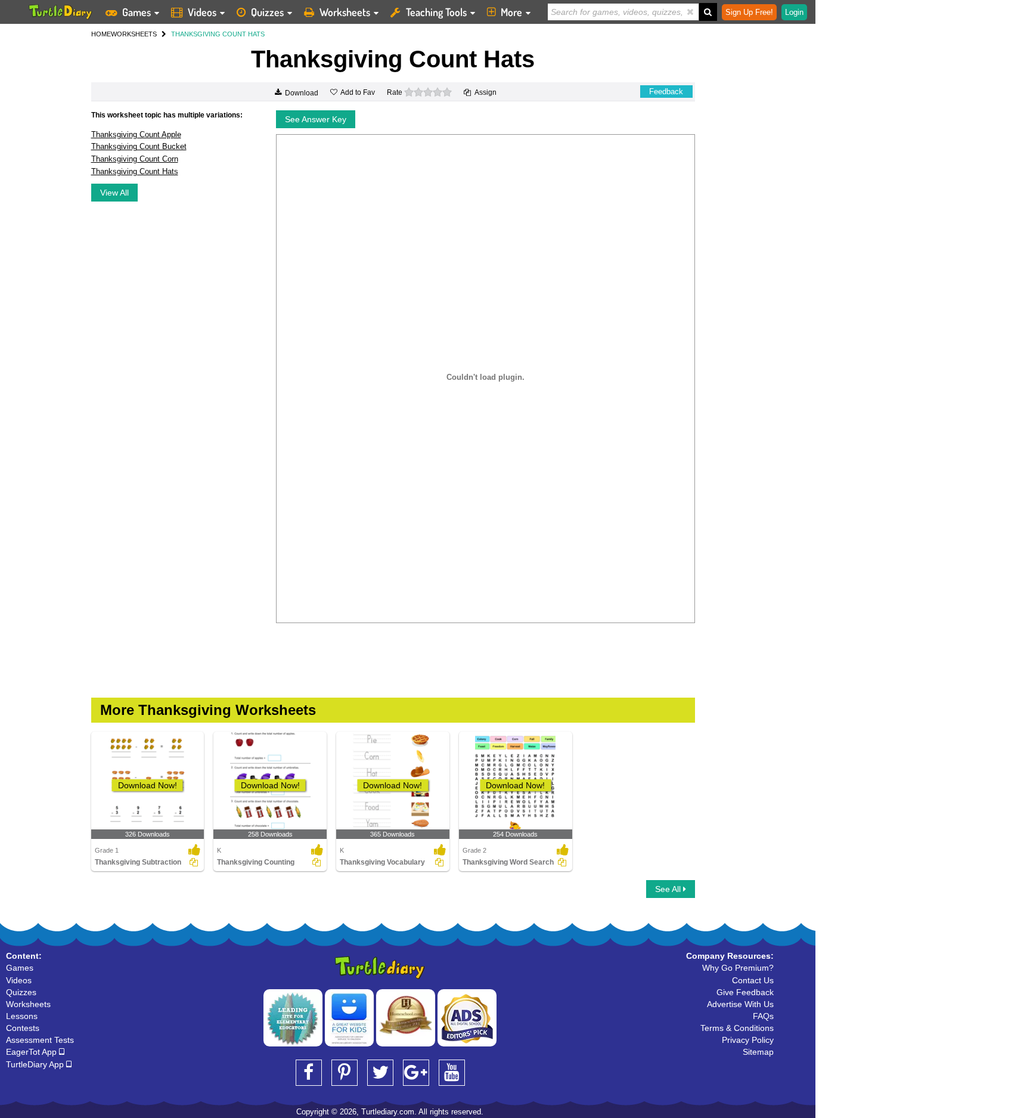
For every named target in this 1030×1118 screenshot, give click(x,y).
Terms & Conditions (737, 1028)
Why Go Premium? (738, 968)
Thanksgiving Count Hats (134, 171)
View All (114, 192)
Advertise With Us (740, 1004)
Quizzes (267, 11)
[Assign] (194, 862)
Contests (22, 1028)
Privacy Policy (748, 1040)
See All (669, 889)
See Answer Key (315, 119)
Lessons (22, 1016)
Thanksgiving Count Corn (134, 158)
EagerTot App (32, 1052)
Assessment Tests (40, 1040)
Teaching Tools (436, 11)
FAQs (763, 1016)
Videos (202, 11)
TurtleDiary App (36, 1064)
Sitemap (758, 1052)
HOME (101, 34)
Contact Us (753, 980)
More (511, 11)
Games (136, 11)
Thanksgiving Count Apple (136, 134)
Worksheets (345, 11)
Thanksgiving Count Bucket (139, 146)
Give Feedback (745, 992)
